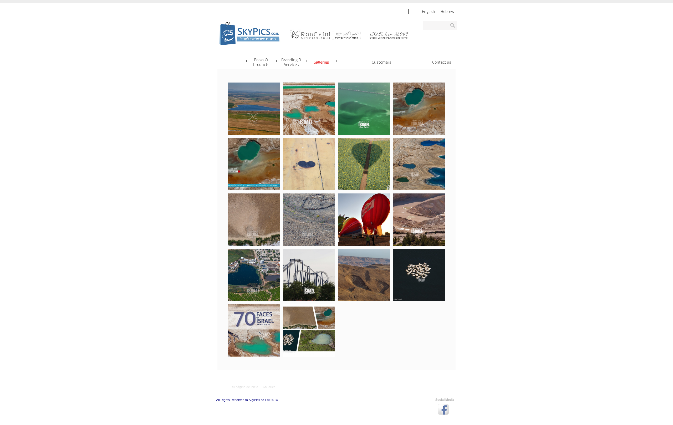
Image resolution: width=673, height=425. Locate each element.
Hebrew (447, 11)
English (428, 11)
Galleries (269, 386)
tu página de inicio (245, 386)
